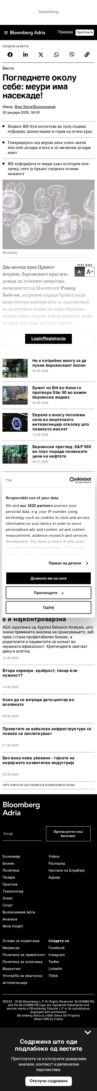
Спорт (7, 905)
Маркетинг (11, 969)
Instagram (56, 955)
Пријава (65, 32)
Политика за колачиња (22, 962)
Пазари (8, 877)
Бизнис (8, 863)
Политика (10, 870)
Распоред (56, 863)
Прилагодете (45, 593)
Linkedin (55, 969)
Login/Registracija (48, 339)
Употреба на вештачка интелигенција (22, 979)
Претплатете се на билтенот (68, 834)
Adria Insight (12, 926)
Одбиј (48, 607)
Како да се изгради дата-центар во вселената (38, 702)
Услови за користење (21, 941)
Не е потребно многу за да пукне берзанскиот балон (59, 363)
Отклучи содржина (49, 1081)
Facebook (56, 948)
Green (7, 898)
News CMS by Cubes (48, 1019)
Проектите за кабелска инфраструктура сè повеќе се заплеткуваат (47, 731)
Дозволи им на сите (49, 578)
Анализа (9, 919)
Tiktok (53, 976)
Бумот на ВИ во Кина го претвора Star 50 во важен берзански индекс (59, 393)
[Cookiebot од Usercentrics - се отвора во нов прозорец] (69, 480)
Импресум (10, 948)
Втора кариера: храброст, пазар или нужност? (39, 673)
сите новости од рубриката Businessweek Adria (38, 785)
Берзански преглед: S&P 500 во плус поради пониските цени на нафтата (61, 452)
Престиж (10, 884)
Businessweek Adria (18, 912)
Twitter (53, 962)
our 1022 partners (36, 505)
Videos (54, 856)
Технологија (12, 891)
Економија (11, 856)
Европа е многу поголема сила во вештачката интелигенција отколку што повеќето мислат (60, 422)
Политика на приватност (24, 955)
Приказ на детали (65, 563)
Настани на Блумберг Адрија (67, 874)
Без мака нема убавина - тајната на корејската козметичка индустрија (38, 760)
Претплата (85, 32)
